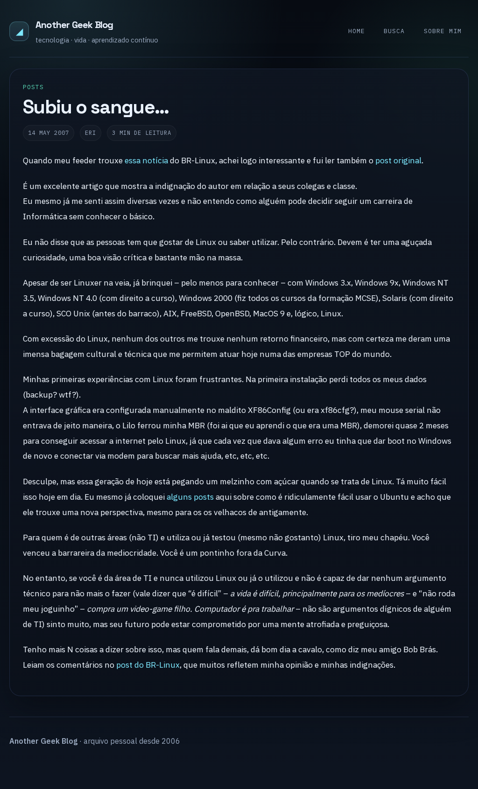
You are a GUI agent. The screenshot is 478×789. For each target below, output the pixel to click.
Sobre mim (443, 31)
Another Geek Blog (74, 25)
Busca (394, 31)
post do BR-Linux (148, 664)
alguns (179, 496)
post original (398, 160)
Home (356, 31)
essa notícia (146, 160)
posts (204, 496)
